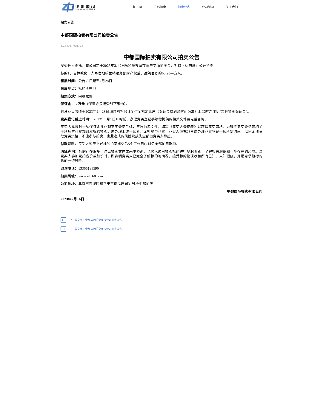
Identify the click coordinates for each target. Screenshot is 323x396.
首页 (137, 7)
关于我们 (232, 7)
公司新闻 (208, 7)
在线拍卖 (160, 7)
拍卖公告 (184, 7)
